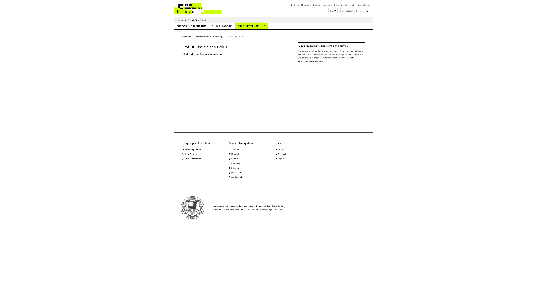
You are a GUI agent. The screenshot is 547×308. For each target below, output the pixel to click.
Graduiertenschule (251, 26)
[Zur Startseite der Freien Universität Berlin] (198, 8)
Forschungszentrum (191, 26)
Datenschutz (349, 5)
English (281, 158)
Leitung (218, 36)
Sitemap (338, 5)
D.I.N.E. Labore (222, 26)
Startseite (295, 5)
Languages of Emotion (191, 20)
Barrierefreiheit (363, 5)
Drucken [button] (281, 149)
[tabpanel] (234, 57)
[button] (333, 11)
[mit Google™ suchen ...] (367, 11)
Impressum (327, 5)
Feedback (282, 154)
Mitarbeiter (306, 5)
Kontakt (316, 5)
